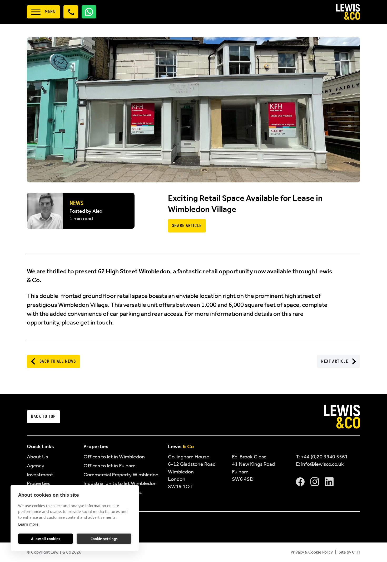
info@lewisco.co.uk (322, 464)
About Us (37, 456)
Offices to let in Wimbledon (114, 456)
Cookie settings (104, 538)
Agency (35, 465)
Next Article (334, 361)
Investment (40, 474)
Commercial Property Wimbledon (120, 474)
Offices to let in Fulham (109, 465)
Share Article (187, 225)
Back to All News (57, 361)
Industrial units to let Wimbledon (120, 483)
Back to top (43, 416)
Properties (38, 483)
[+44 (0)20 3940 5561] (70, 11)
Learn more (28, 524)
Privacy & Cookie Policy (312, 552)
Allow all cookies (45, 538)
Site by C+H (349, 552)
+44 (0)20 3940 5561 (324, 456)
